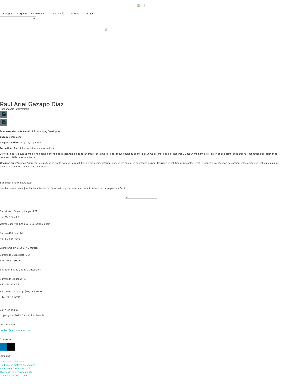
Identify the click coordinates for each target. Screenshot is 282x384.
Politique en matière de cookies (17, 364)
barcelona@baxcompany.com (16, 220)
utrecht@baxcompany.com (15, 242)
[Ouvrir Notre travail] (47, 13)
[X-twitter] (11, 347)
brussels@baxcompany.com (36, 284)
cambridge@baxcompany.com (17, 300)
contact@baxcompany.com (15, 330)
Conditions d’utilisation (12, 361)
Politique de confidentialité (15, 368)
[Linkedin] (3, 347)
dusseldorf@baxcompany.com (17, 264)
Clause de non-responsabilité (16, 372)
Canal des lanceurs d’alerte (15, 375)
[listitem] (141, 247)
